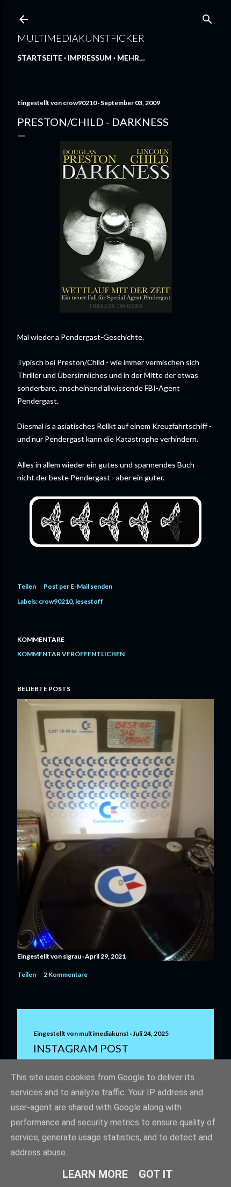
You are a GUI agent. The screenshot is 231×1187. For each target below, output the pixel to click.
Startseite (39, 57)
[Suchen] (207, 16)
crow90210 (56, 601)
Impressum (90, 57)
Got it (156, 1174)
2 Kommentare (66, 974)
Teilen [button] (26, 586)
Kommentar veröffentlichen (71, 654)
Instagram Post (80, 1048)
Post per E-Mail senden (78, 586)
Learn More (95, 1174)
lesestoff (89, 601)
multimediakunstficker (81, 38)
